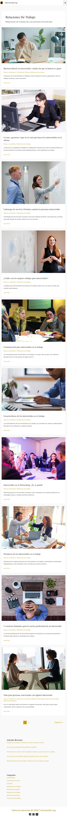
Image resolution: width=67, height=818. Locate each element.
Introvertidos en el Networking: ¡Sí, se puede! (23, 485)
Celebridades (11, 777)
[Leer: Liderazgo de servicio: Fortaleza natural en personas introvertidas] (33, 182)
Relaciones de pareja (38, 699)
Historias (9, 783)
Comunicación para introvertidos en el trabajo (23, 347)
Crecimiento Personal (23, 72)
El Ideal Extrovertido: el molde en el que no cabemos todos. (25, 742)
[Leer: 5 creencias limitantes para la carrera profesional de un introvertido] (33, 598)
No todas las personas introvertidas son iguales (21, 747)
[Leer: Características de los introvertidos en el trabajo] (33, 389)
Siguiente (58, 722)
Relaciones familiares (10, 701)
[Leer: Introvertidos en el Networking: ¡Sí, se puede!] (33, 458)
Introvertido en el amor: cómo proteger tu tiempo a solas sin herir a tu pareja (31, 752)
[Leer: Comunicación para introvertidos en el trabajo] (33, 320)
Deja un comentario (10, 72)
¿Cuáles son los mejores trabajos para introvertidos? (26, 278)
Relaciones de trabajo (37, 72)
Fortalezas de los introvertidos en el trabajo (22, 553)
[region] (21, 806)
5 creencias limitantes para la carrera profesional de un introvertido (32, 626)
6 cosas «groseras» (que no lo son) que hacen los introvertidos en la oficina (33, 139)
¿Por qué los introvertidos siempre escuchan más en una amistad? (27, 756)
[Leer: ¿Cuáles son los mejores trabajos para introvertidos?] (33, 251)
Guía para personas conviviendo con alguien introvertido (28, 695)
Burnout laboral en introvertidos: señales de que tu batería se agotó (32, 68)
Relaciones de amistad (24, 699)
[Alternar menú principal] (65, 2)
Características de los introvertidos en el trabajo (24, 416)
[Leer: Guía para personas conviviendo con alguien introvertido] (33, 668)
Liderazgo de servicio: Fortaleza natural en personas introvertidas (32, 209)
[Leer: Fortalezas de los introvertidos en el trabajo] (33, 527)
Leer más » (7, 83)
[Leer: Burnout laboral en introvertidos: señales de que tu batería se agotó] (33, 45)
